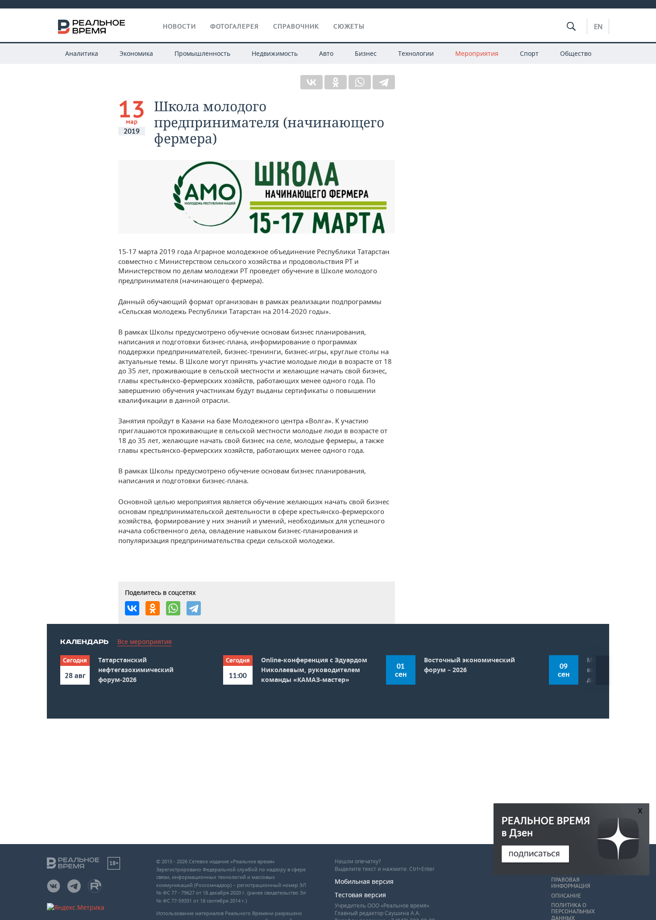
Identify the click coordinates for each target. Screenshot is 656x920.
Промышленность (202, 53)
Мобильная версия (364, 881)
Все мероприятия (144, 641)
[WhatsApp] (360, 82)
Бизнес (366, 53)
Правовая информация (570, 883)
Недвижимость (275, 53)
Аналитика (81, 53)
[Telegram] (384, 82)
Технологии (416, 53)
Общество (575, 53)
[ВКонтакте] (311, 82)
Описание (566, 896)
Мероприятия (476, 53)
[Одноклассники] (335, 82)
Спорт (529, 53)
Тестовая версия (360, 895)
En (598, 26)
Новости (179, 26)
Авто (326, 53)
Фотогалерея (234, 26)
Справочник (296, 26)
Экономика (136, 53)
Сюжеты (349, 26)
